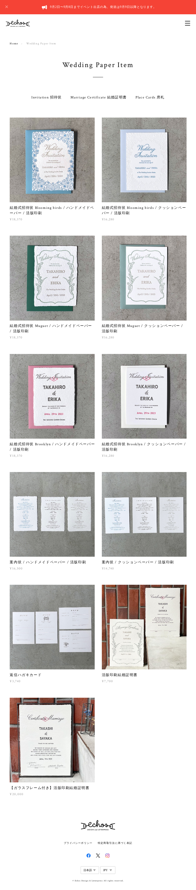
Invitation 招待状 (46, 97)
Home (14, 43)
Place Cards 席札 (150, 97)
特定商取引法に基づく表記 (115, 843)
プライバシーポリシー (78, 843)
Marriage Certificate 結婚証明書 (98, 97)
